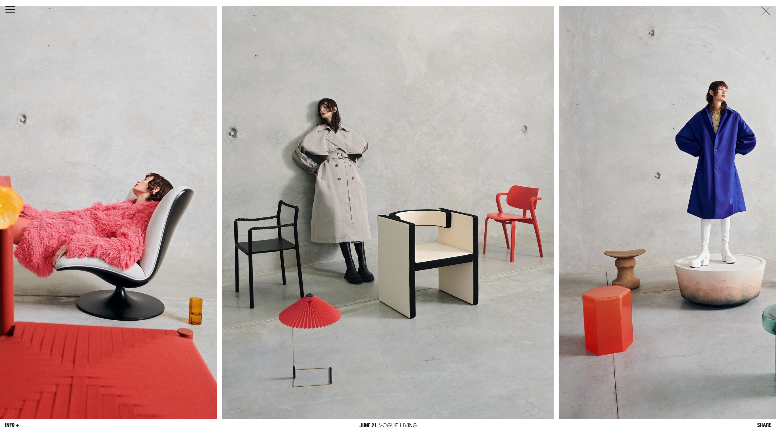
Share (764, 425)
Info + (12, 425)
